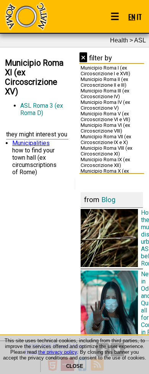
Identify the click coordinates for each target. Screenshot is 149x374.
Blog (108, 200)
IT (139, 16)
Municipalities (31, 143)
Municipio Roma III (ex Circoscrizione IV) (105, 93)
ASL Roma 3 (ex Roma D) (41, 109)
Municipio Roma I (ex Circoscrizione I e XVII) (105, 70)
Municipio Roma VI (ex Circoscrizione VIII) (105, 128)
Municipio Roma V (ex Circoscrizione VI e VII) (105, 116)
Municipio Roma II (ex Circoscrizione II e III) (104, 82)
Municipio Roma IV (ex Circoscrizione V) (105, 105)
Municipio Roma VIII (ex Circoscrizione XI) (107, 151)
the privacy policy (57, 352)
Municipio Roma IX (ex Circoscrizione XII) (105, 162)
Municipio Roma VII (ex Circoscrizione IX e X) (106, 139)
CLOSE (74, 366)
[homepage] (26, 16)
